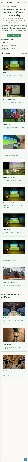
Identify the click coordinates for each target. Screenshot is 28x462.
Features (13, 45)
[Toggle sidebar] (25, 2)
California (7, 6)
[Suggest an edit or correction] (25, 459)
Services (4, 48)
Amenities (4, 45)
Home (2, 6)
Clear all (13, 48)
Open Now (5, 42)
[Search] (18, 2)
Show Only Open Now (15, 35)
